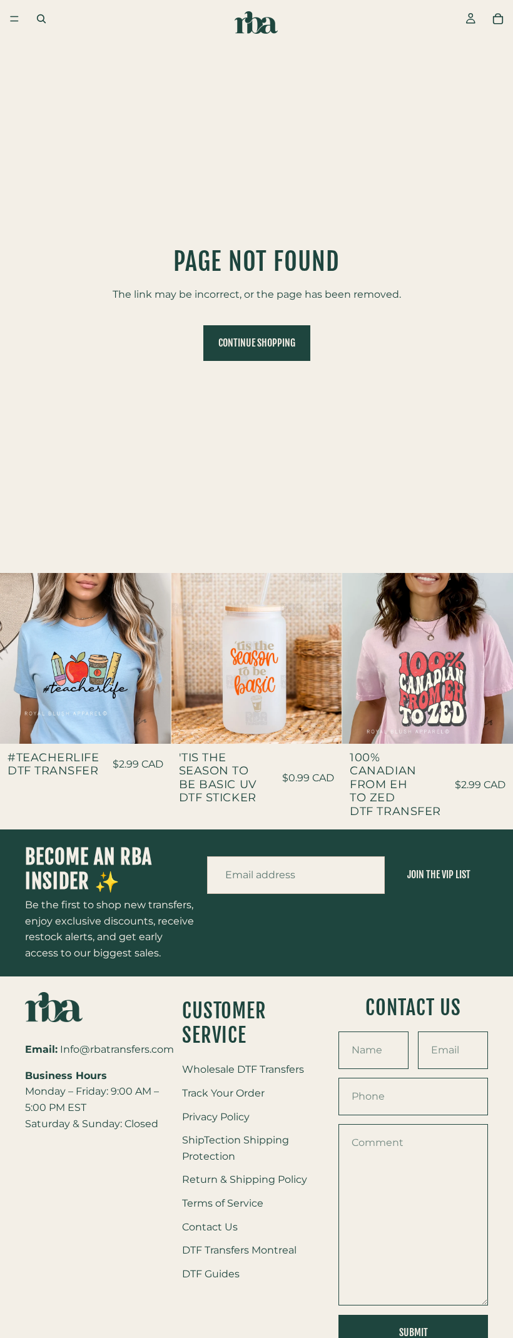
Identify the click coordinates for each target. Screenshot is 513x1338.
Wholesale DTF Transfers (243, 1069)
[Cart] (498, 19)
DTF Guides (211, 1274)
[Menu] (14, 18)
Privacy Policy (216, 1117)
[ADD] (151, 724)
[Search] (41, 19)
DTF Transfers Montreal (239, 1250)
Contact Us (210, 1227)
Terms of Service (222, 1203)
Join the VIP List (438, 874)
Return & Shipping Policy (244, 1179)
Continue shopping (256, 343)
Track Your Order (223, 1093)
